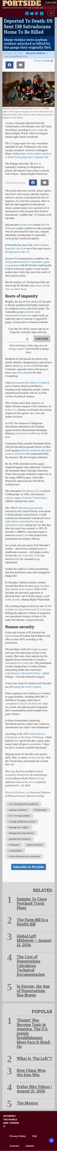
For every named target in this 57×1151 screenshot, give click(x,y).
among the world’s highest (27, 686)
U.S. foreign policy (19, 815)
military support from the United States (25, 497)
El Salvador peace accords (29, 508)
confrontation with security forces (22, 673)
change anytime (16, 348)
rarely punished (24, 372)
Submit (30, 1145)
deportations (34, 844)
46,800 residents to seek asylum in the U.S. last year (28, 607)
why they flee (38, 757)
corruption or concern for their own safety (26, 703)
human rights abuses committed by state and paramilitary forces (28, 521)
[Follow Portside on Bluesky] (32, 14)
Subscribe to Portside (28, 867)
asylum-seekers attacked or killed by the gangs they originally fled (28, 155)
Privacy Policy (18, 1136)
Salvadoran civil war (32, 491)
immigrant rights (19, 827)
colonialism (15, 850)
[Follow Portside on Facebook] (27, 14)
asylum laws (25, 224)
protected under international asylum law (23, 313)
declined (9, 635)
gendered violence (20, 838)
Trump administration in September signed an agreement (27, 263)
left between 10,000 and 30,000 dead (26, 435)
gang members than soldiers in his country (27, 587)
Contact (14, 1145)
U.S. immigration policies (23, 804)
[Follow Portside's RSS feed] (41, 14)
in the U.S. (10, 409)
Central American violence (24, 856)
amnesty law (22, 535)
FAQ (34, 1136)
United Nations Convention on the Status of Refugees (25, 735)
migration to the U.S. (19, 251)
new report (38, 130)
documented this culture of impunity (31, 382)
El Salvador (40, 809)
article (31, 781)
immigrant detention (21, 833)
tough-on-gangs (39, 649)
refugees (14, 844)
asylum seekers (18, 809)
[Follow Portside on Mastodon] (36, 14)
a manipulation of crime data (25, 661)
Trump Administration (22, 821)
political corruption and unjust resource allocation (28, 452)
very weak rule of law (29, 555)
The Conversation (15, 56)
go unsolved (27, 365)
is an (17, 792)
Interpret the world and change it (11, 1121)
